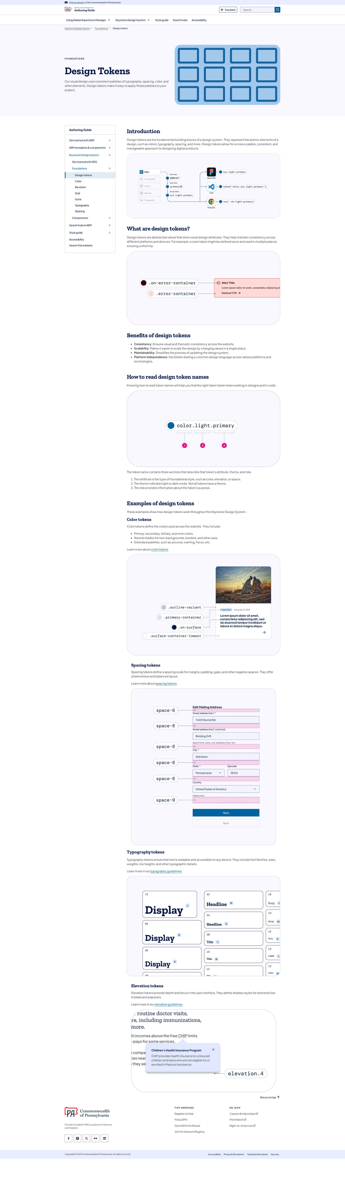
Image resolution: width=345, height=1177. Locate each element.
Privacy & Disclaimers (234, 1154)
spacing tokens (166, 683)
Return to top (268, 1097)
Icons (78, 199)
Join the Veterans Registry (190, 1131)
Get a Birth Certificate (187, 1125)
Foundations (79, 168)
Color (78, 181)
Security (275, 1154)
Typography (82, 205)
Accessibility (76, 239)
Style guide (76, 232)
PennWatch (236, 1119)
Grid (77, 193)
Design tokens (83, 175)
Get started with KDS (84, 161)
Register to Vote (184, 1113)
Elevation (80, 187)
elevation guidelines (168, 1004)
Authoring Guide (80, 130)
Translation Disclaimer (257, 1154)
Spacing (80, 211)
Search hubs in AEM (80, 225)
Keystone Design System (84, 154)
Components (80, 217)
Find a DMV (181, 1119)
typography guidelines (165, 871)
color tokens (159, 549)
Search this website (81, 245)
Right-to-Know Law (241, 1125)
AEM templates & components (87, 147)
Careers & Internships (242, 1113)
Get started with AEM (81, 140)
